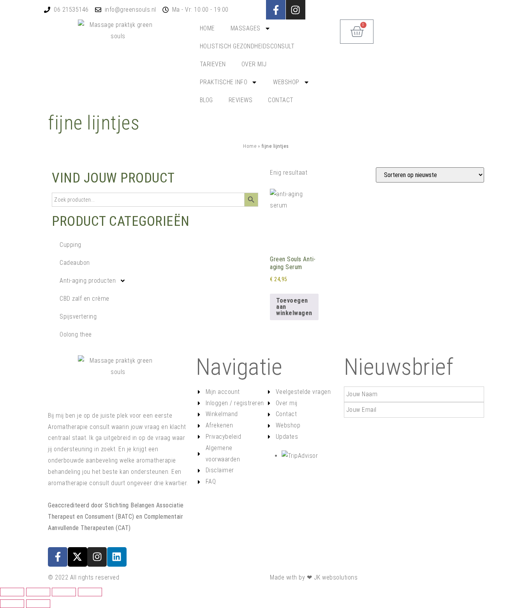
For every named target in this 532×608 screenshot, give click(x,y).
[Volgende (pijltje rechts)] (38, 603)
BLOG (206, 100)
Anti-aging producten (88, 280)
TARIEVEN (213, 64)
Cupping (70, 244)
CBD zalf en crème (84, 298)
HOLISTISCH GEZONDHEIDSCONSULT (247, 46)
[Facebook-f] (275, 9)
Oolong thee (76, 334)
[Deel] (64, 592)
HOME (207, 28)
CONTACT (281, 100)
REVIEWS (241, 100)
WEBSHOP (286, 82)
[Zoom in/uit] (12, 592)
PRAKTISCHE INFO (224, 82)
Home (249, 146)
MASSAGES (246, 28)
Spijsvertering (78, 316)
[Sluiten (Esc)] (90, 592)
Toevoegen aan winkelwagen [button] (294, 307)
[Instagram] (97, 557)
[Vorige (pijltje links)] (12, 603)
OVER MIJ (254, 64)
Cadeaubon (75, 262)
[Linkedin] (117, 557)
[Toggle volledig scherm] (38, 592)
